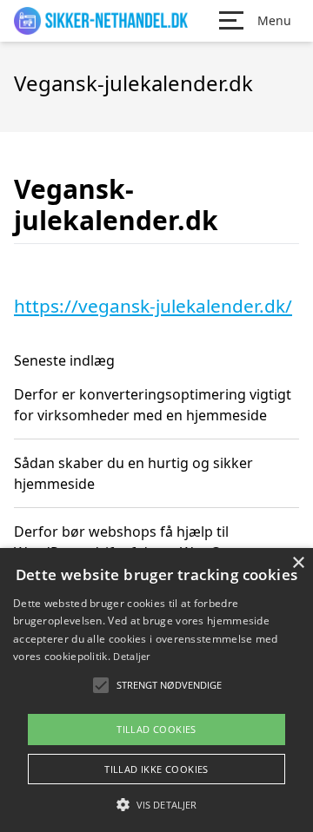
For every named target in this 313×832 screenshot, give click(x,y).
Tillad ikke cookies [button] (156, 769)
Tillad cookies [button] (156, 729)
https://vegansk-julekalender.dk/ (153, 306)
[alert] (156, 690)
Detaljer (131, 656)
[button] (156, 804)
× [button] (297, 563)
